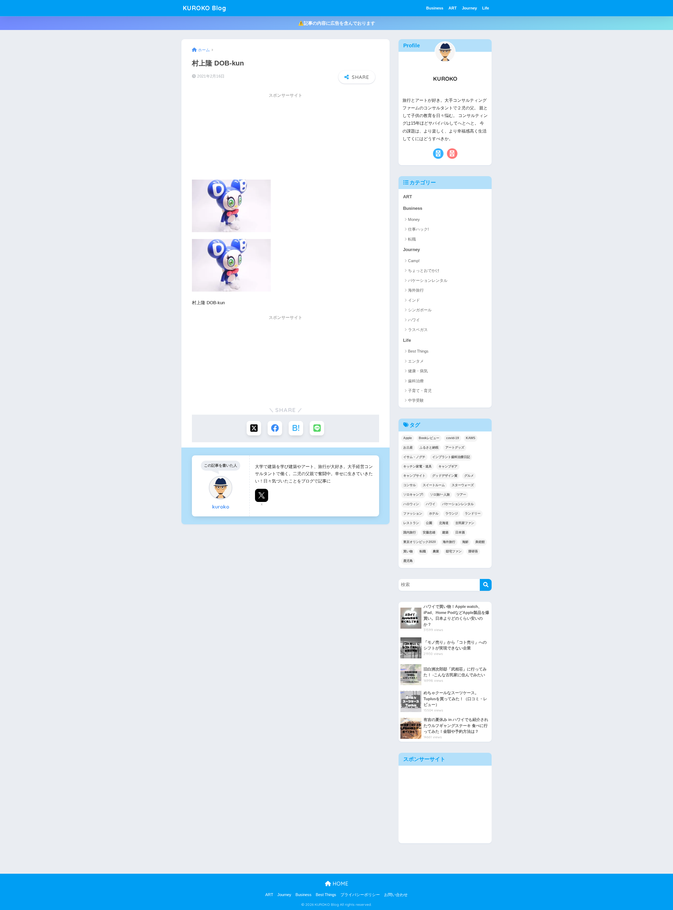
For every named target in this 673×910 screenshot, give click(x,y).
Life (485, 8)
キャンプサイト (414, 475)
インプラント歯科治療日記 (451, 457)
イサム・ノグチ (414, 457)
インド (414, 300)
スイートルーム (434, 485)
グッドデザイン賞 (444, 475)
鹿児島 (408, 561)
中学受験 (416, 400)
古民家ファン (464, 523)
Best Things (418, 351)
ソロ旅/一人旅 (440, 494)
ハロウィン (411, 504)
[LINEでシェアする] (317, 428)
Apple (407, 438)
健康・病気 (418, 371)
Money (414, 219)
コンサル (409, 485)
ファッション (412, 513)
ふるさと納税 (429, 447)
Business (434, 8)
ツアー (461, 494)
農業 (436, 551)
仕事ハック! (418, 229)
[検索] (486, 585)
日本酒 (460, 532)
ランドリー (473, 513)
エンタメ (416, 361)
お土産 (408, 447)
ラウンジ (451, 513)
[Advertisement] (285, 138)
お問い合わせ (396, 895)
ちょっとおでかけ (424, 270)
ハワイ (414, 320)
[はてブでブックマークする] (296, 428)
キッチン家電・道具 (417, 466)
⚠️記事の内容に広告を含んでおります (336, 23)
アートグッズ (454, 447)
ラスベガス (418, 329)
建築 (445, 532)
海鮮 (465, 542)
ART (452, 8)
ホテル (434, 513)
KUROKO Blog (204, 8)
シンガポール (420, 310)
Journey (469, 8)
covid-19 (452, 438)
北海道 (443, 523)
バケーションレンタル (427, 280)
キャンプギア (448, 466)
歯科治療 (416, 381)
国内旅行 (409, 532)
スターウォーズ (463, 485)
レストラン (411, 523)
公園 (429, 523)
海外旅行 (416, 290)
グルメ (469, 475)
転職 (412, 239)
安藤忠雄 (429, 532)
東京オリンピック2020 (419, 542)
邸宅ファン (454, 551)
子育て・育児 (420, 390)
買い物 (408, 551)
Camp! (414, 260)
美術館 (480, 542)
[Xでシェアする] (254, 428)
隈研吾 (473, 551)
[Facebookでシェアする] (275, 428)
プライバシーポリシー (360, 895)
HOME (339, 883)
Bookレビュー (429, 438)
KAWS (470, 438)
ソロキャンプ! (413, 494)
